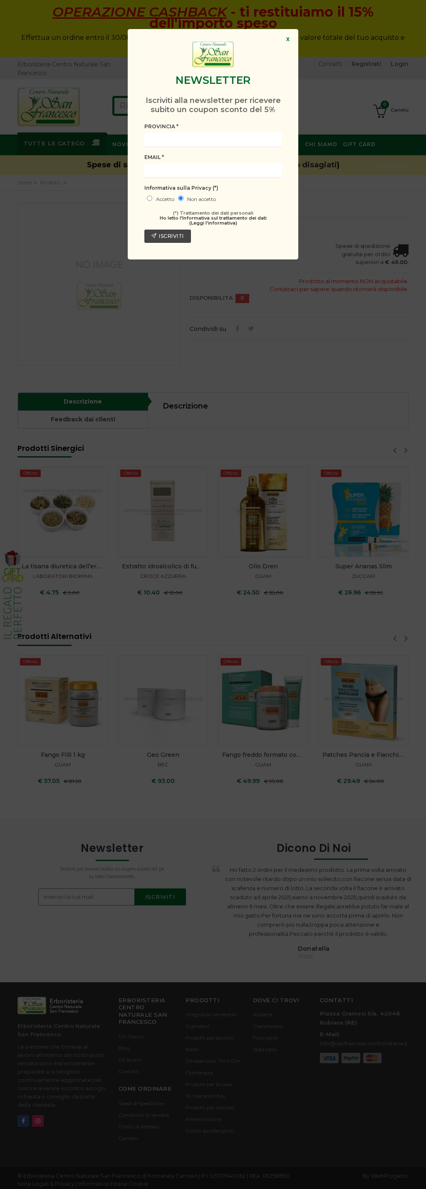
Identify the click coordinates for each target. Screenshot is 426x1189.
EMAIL (154, 157)
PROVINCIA (161, 126)
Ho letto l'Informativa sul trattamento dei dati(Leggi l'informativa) (213, 220)
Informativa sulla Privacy (181, 188)
